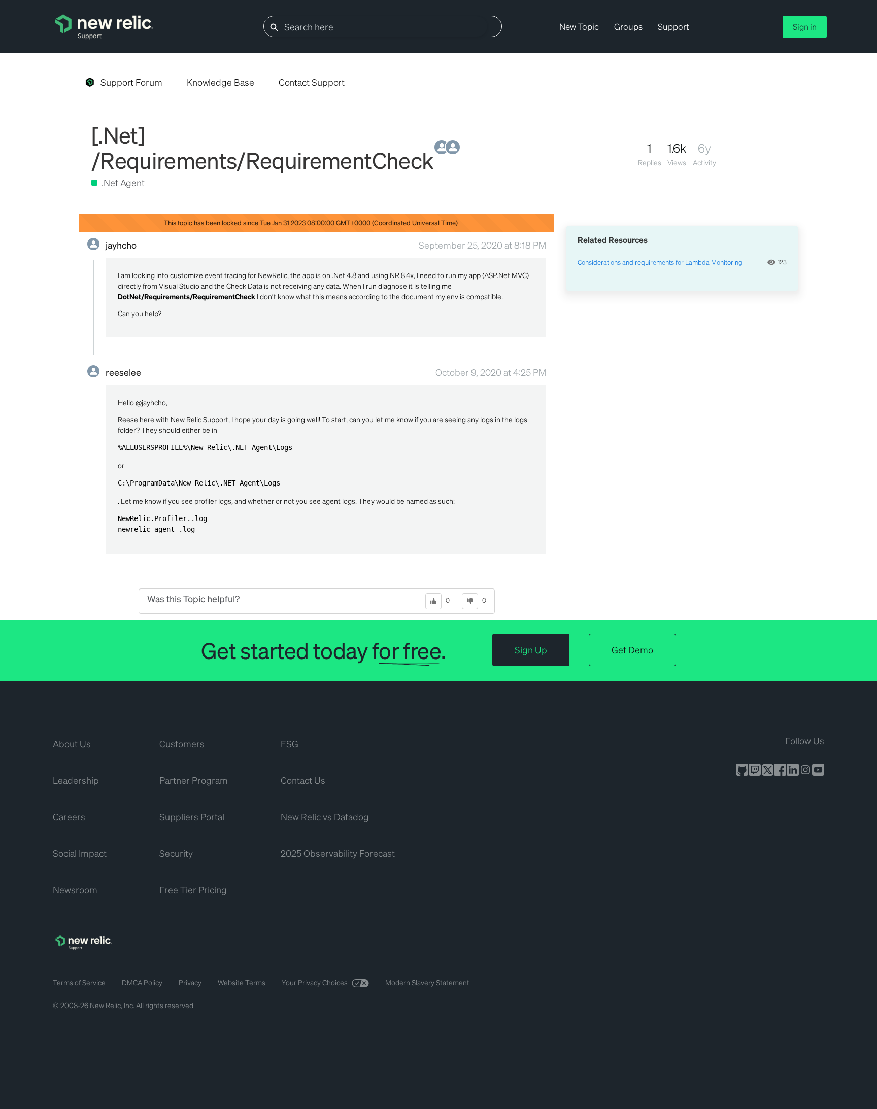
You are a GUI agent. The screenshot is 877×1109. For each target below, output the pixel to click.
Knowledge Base (220, 82)
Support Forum (131, 82)
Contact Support (312, 82)
